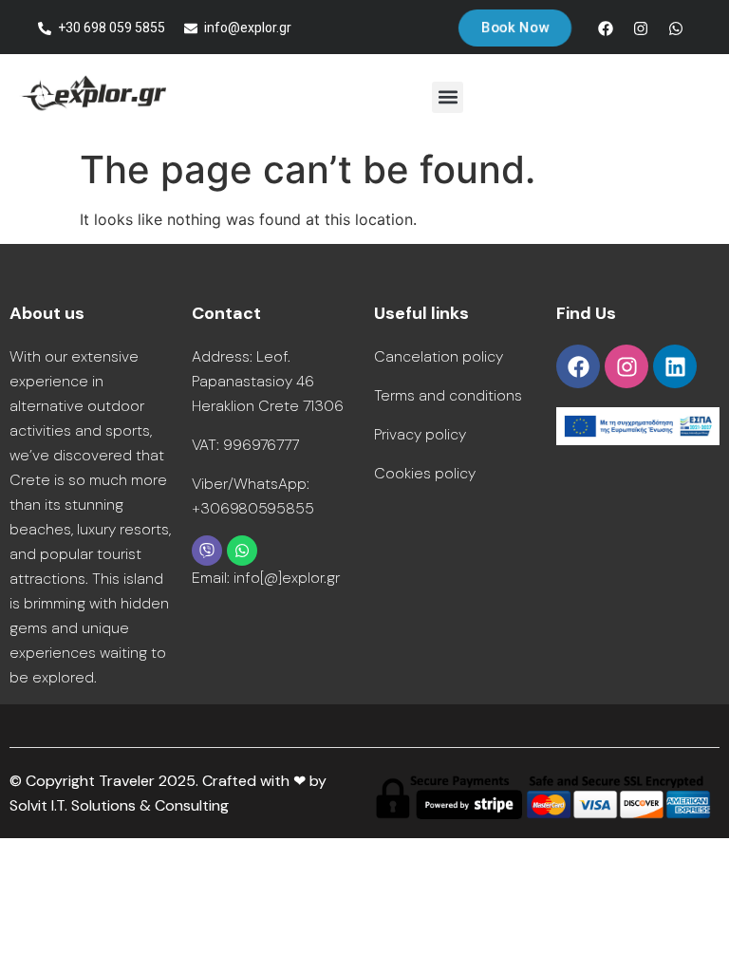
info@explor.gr (247, 27)
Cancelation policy (438, 356)
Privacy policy (420, 434)
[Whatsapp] (676, 28)
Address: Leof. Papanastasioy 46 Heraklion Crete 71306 (268, 381)
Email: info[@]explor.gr (266, 578)
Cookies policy (425, 473)
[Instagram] (641, 28)
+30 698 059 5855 (111, 27)
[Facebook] (605, 28)
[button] (447, 97)
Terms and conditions (448, 395)
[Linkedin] (675, 366)
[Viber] (207, 550)
